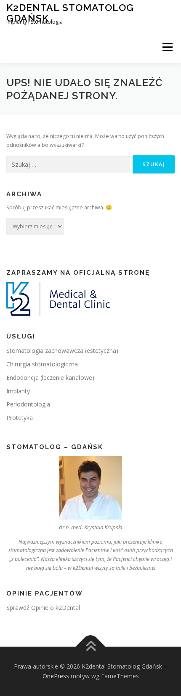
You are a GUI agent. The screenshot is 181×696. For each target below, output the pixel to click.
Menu (167, 47)
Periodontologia (28, 404)
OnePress (56, 676)
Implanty (18, 391)
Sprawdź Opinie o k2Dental (43, 608)
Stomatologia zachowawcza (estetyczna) (62, 351)
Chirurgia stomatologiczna (42, 364)
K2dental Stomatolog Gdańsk (70, 12)
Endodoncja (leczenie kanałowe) (50, 378)
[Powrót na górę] (91, 646)
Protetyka (19, 418)
